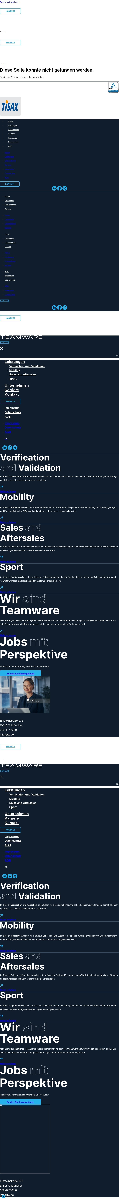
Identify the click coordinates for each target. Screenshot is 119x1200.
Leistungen (12, 125)
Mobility (14, 370)
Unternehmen (13, 130)
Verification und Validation (27, 366)
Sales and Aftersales (22, 374)
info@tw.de (7, 734)
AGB (10, 146)
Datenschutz (13, 142)
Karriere (11, 134)
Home (10, 121)
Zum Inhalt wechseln (9, 2)
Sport (13, 378)
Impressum (12, 138)
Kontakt (12, 394)
